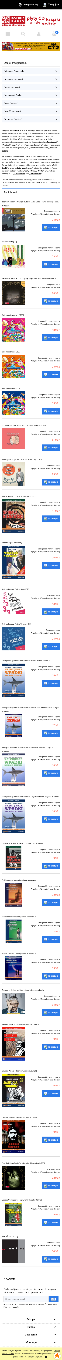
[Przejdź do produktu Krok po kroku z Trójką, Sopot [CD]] (13, 603)
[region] (31, 46)
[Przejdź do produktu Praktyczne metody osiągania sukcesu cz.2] (13, 931)
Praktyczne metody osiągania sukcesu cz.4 (19, 953)
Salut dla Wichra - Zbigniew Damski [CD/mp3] (19, 1071)
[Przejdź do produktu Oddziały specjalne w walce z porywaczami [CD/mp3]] (13, 858)
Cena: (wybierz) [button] (11, 103)
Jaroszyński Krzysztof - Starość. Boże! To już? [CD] (22, 459)
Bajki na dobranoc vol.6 (11, 388)
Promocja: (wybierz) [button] (13, 119)
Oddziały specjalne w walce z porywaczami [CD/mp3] (22, 843)
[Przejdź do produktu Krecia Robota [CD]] (13, 256)
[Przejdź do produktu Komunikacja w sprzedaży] (13, 562)
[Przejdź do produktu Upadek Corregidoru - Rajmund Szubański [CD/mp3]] (13, 1214)
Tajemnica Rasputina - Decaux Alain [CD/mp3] (19, 1117)
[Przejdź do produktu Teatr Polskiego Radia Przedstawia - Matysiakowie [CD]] (13, 1178)
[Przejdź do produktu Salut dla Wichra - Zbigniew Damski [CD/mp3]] (13, 1090)
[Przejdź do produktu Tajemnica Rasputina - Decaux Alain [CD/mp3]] (13, 1136)
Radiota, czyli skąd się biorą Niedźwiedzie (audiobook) (23, 990)
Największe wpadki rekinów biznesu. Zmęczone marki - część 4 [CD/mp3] (30, 797)
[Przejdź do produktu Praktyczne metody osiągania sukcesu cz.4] (13, 968)
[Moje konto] (39, 34)
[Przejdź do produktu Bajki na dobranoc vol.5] (13, 366)
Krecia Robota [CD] (9, 242)
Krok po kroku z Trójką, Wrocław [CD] (16, 624)
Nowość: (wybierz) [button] (12, 111)
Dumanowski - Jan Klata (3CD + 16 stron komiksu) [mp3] (24, 425)
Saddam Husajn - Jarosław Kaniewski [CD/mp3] (20, 1024)
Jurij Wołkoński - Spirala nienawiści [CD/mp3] (19, 496)
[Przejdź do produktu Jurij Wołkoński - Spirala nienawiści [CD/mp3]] (13, 516)
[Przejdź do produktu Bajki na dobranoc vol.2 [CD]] (13, 330)
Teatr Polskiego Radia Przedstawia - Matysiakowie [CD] (23, 1163)
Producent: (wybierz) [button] (13, 79)
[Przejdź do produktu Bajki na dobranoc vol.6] (13, 403)
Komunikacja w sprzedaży (12, 543)
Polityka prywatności (11, 1307)
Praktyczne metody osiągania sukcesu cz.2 (19, 917)
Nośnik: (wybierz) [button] (12, 87)
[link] (31, 46)
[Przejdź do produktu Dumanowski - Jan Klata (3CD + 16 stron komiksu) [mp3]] (13, 438)
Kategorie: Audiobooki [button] (14, 71)
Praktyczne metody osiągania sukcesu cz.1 (19, 880)
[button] (8, 34)
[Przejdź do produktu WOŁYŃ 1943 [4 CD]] (13, 1251)
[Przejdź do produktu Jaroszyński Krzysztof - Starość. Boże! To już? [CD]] (13, 474)
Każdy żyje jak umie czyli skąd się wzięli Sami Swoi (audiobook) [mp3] (29, 278)
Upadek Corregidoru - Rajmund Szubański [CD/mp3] (22, 1200)
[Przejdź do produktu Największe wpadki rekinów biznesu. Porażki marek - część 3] (13, 680)
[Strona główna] (31, 20)
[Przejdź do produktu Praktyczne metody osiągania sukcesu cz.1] (13, 894)
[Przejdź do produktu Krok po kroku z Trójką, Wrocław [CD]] (13, 638)
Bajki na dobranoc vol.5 (11, 352)
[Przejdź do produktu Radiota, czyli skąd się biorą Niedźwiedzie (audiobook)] (13, 1003)
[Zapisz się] (54, 1299)
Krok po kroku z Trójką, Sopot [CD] (15, 589)
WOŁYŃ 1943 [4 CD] (10, 1237)
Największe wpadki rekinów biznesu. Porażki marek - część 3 (26, 661)
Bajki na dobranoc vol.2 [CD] (13, 315)
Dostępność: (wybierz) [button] (14, 95)
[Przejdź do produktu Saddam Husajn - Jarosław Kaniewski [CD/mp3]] (13, 1044)
